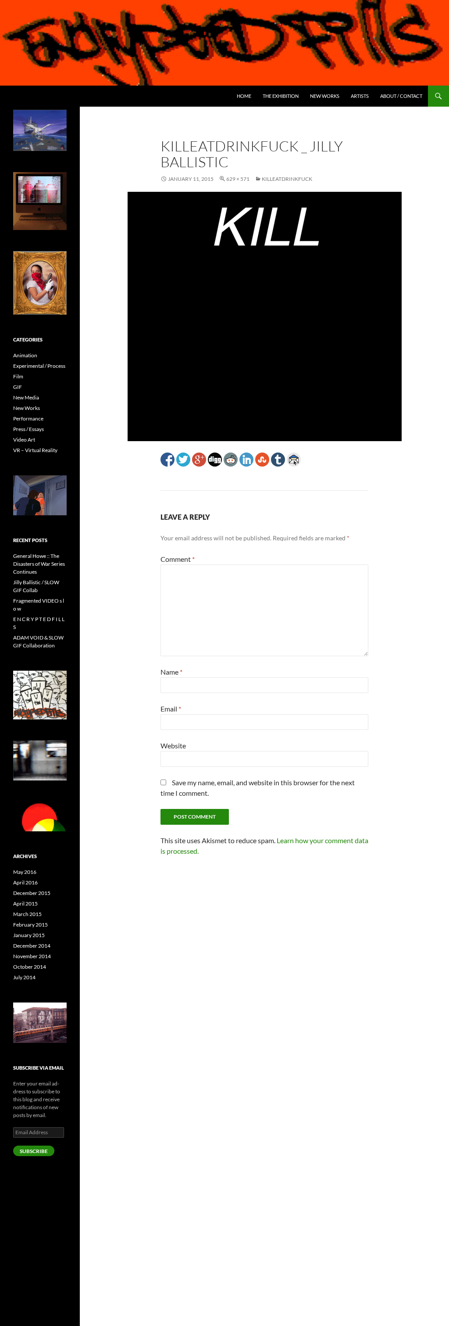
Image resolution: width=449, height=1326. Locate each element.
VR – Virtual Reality (35, 450)
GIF (17, 387)
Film (18, 376)
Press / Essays (28, 429)
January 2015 (29, 935)
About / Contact (401, 96)
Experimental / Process (39, 366)
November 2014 (32, 956)
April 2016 (25, 882)
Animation (25, 355)
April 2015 (25, 903)
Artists (360, 96)
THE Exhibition (281, 96)
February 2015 (30, 924)
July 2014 (24, 977)
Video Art (24, 439)
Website (173, 745)
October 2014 (29, 966)
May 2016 (24, 872)
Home (244, 96)
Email (170, 708)
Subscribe (34, 1151)
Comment (177, 559)
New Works (324, 96)
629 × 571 (237, 179)
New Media (26, 397)
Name (171, 672)
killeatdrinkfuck (287, 179)
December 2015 (31, 893)
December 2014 (31, 945)
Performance (28, 418)
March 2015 (27, 914)
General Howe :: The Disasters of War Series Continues (39, 564)
